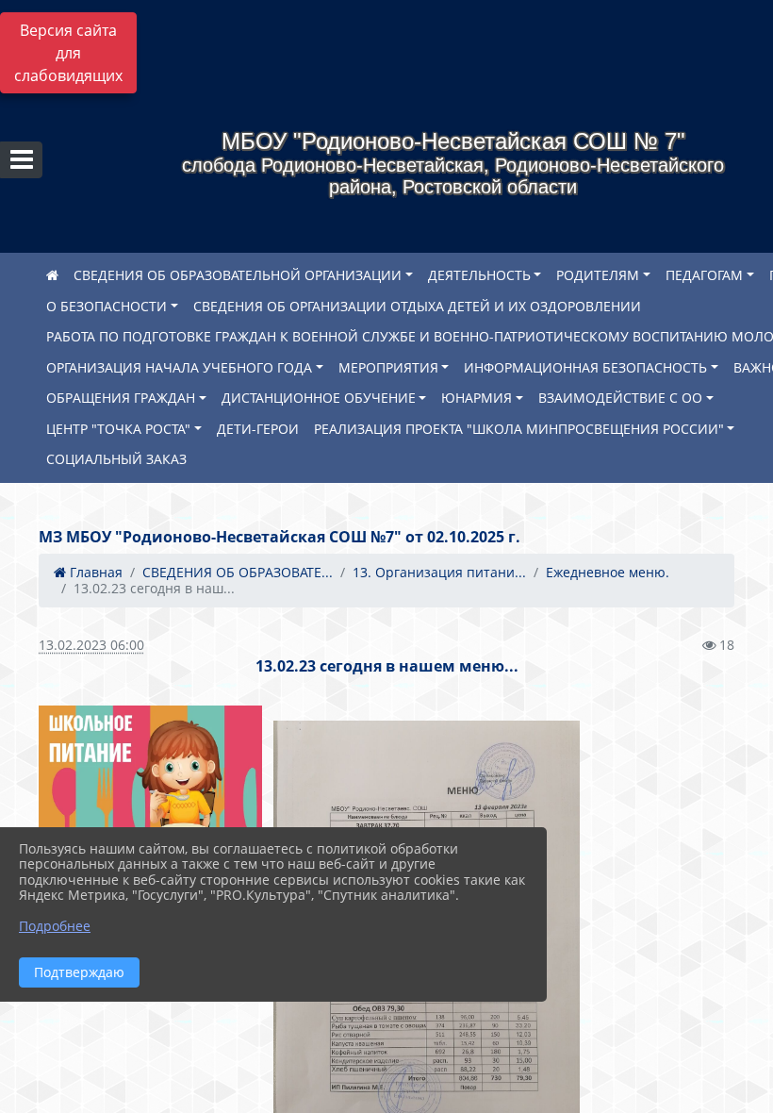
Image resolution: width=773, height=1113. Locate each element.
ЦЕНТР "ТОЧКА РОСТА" (118, 429)
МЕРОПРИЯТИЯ (388, 367)
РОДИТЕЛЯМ (597, 275)
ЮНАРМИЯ (476, 398)
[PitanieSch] (150, 792)
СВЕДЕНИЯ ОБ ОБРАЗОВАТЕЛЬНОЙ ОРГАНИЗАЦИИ (238, 275)
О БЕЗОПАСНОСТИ (106, 306)
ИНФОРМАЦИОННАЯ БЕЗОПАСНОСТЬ (585, 367)
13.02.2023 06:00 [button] (91, 645)
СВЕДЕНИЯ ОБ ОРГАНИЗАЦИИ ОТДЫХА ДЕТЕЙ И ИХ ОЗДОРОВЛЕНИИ (417, 306)
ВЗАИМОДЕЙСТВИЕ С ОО (620, 398)
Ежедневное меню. (607, 572)
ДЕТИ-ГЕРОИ (258, 429)
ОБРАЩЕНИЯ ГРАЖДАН (120, 398)
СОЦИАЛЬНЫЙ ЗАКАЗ (116, 459)
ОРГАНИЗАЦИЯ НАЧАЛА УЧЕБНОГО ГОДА (179, 367)
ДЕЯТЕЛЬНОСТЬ (479, 275)
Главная (94, 572)
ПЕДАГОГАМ (704, 275)
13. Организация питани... (439, 572)
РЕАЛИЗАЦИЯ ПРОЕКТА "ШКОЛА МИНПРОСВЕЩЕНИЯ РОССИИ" (519, 429)
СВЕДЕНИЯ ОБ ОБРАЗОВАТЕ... (237, 572)
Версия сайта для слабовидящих (68, 53)
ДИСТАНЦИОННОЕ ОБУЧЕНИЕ (319, 398)
